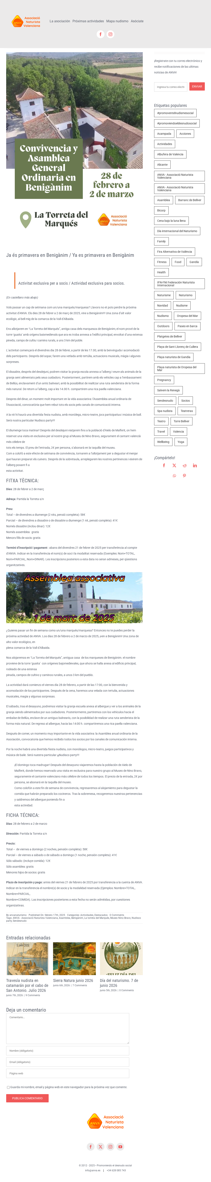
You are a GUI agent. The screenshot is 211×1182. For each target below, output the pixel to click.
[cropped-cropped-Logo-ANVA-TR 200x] (26, 13)
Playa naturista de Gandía (173, 357)
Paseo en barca (187, 326)
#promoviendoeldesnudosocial (177, 123)
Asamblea (64, 918)
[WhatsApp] (174, 476)
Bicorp (161, 210)
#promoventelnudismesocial (175, 113)
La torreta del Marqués (96, 918)
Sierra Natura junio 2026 (26, 980)
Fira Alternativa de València (174, 251)
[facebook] (100, 34)
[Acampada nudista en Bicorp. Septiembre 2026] (121, 944)
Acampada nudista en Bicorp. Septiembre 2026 (120, 983)
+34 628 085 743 (116, 1165)
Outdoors (163, 326)
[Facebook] (164, 465)
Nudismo (163, 315)
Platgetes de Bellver (169, 336)
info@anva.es (92, 1165)
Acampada (164, 133)
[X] (174, 465)
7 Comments (33, 985)
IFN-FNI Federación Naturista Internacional (176, 284)
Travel (161, 431)
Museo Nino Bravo (120, 918)
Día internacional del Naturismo (177, 231)
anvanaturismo (18, 915)
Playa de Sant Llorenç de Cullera (177, 346)
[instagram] (110, 34)
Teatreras (187, 411)
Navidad (162, 305)
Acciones (185, 133)
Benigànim (77, 918)
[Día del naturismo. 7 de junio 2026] (74, 944)
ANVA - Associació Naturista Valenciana (35, 918)
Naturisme (164, 295)
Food (178, 262)
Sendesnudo (20, 920)
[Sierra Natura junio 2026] (27, 944)
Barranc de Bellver (189, 200)
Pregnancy (164, 380)
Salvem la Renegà (168, 390)
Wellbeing (163, 442)
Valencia (178, 431)
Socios (185, 400)
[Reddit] (184, 465)
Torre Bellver (181, 421)
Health (161, 272)
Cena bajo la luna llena (171, 220)
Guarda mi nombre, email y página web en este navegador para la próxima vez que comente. (68, 1082)
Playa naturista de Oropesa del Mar (176, 369)
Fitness (161, 262)
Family (161, 241)
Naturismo (185, 295)
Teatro (161, 421)
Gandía (194, 262)
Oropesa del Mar (187, 315)
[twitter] (100, 1142)
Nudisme (182, 305)
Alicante (162, 164)
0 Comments (117, 915)
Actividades (86, 915)
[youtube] (120, 1142)
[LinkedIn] (195, 465)
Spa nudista (164, 411)
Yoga (181, 442)
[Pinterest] (184, 476)
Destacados (101, 915)
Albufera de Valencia (170, 154)
